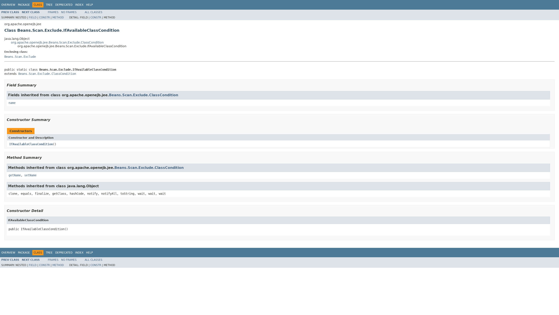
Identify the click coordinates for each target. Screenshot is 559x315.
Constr (44, 17)
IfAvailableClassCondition (31, 144)
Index (79, 4)
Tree (49, 4)
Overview (8, 4)
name (12, 103)
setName (30, 175)
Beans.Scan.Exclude (20, 56)
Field (32, 17)
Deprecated (63, 4)
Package (24, 4)
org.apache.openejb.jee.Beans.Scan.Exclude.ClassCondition (57, 42)
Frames (53, 12)
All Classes (93, 12)
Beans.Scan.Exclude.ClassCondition (47, 73)
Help (89, 4)
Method (58, 17)
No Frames (69, 12)
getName (15, 175)
